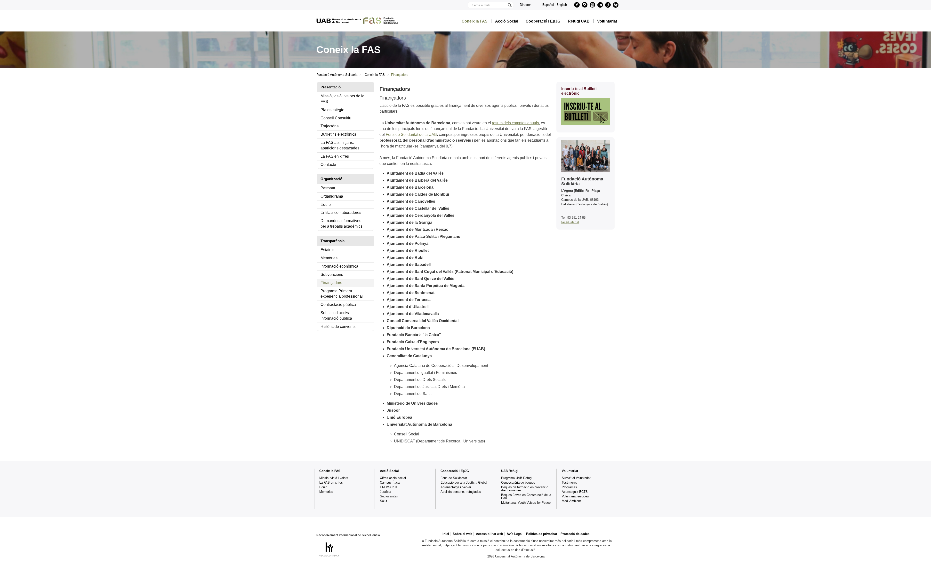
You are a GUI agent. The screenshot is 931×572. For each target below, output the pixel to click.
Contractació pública (338, 304)
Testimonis (569, 482)
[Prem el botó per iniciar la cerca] (509, 5)
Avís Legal (514, 534)
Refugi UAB (579, 21)
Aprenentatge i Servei (456, 487)
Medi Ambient (571, 501)
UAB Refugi (509, 471)
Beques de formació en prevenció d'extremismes (524, 488)
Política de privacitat (541, 534)
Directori (525, 5)
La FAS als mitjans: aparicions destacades (340, 145)
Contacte (328, 164)
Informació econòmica (339, 266)
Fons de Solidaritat (454, 478)
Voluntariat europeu (575, 496)
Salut (383, 501)
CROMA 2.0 (388, 487)
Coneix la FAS (475, 21)
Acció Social (506, 21)
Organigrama (332, 196)
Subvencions (332, 274)
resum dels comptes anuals (515, 123)
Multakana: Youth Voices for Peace (526, 502)
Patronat (328, 188)
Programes (569, 487)
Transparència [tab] (333, 241)
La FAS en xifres (335, 156)
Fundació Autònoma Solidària (336, 75)
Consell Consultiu (336, 118)
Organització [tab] (331, 179)
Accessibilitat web (489, 534)
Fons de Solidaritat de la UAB (411, 134)
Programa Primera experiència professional (342, 294)
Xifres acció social (393, 478)
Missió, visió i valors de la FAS (342, 99)
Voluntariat (607, 21)
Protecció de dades (575, 534)
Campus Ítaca (390, 482)
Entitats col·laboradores (341, 212)
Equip (326, 204)
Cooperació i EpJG (543, 21)
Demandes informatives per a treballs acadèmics (341, 223)
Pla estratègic (332, 110)
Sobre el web (462, 534)
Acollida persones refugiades (461, 492)
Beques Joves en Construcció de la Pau (526, 496)
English (561, 5)
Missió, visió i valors (333, 478)
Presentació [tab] (331, 87)
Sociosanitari (389, 496)
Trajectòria (330, 126)
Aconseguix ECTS (575, 492)
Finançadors (331, 283)
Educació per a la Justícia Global (464, 482)
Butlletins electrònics (338, 134)
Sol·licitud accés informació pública (336, 315)
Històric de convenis (338, 327)
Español (548, 5)
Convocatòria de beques (518, 482)
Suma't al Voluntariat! (577, 478)
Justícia (385, 492)
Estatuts (327, 250)
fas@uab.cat (570, 222)
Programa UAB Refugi (516, 478)
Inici (445, 534)
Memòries (329, 258)
